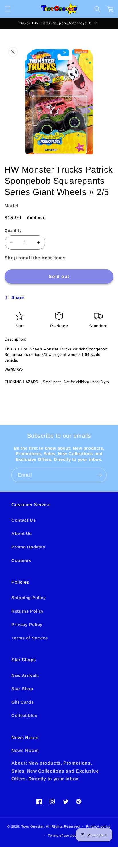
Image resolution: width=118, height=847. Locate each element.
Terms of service (62, 835)
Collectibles (24, 715)
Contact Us (23, 520)
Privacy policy (98, 826)
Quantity (13, 230)
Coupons (21, 560)
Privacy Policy (26, 624)
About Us (21, 533)
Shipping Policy (28, 597)
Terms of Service (29, 638)
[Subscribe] (99, 475)
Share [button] (17, 297)
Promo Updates (28, 547)
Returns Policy (27, 611)
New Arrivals (25, 675)
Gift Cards (22, 702)
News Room (25, 750)
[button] (7, 8)
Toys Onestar (32, 826)
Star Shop (22, 688)
